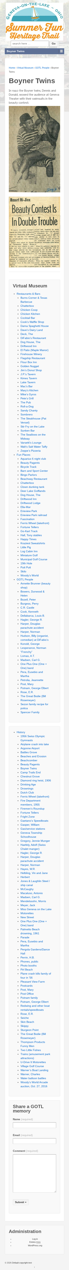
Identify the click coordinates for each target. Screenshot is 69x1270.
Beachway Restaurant (34, 478)
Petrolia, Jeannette (32, 680)
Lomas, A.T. (28, 655)
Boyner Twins (29, 768)
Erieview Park (29, 511)
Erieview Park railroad (34, 515)
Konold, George (30, 643)
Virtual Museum (25, 67)
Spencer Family (30, 712)
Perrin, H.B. (27, 957)
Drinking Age (28, 784)
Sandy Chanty (29, 410)
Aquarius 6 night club (33, 458)
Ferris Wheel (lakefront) (35, 523)
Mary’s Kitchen (29, 390)
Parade (25, 937)
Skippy (25, 1025)
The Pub (26, 402)
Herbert (25, 877)
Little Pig (26, 547)
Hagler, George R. (32, 619)
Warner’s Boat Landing (34, 1070)
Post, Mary (27, 684)
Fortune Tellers (30, 527)
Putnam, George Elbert (34, 688)
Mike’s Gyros (28, 394)
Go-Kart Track (29, 531)
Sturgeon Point (30, 1029)
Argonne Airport (30, 748)
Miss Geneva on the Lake (36, 909)
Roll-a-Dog (27, 406)
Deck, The (27, 334)
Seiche (25, 1017)
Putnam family (29, 997)
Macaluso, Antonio (32, 893)
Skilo (23, 571)
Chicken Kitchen (30, 313)
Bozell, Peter (28, 599)
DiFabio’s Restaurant (33, 338)
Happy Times (28, 539)
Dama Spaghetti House (35, 325)
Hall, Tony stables (31, 535)
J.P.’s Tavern (28, 374)
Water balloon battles (33, 1078)
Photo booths (29, 965)
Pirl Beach (27, 969)
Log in (35, 1239)
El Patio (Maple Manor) (34, 350)
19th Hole (26, 563)
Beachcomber (29, 760)
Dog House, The (30, 342)
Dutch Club (27, 792)
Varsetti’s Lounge (31, 442)
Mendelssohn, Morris (33, 901)
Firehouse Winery (31, 354)
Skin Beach (27, 1021)
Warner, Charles (30, 1074)
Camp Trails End (31, 772)
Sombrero (27, 414)
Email (23, 1135)
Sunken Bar (28, 430)
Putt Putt (26, 567)
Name (23, 1119)
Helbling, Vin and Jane (34, 873)
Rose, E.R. (27, 692)
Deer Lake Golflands (33, 490)
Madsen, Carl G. (30, 659)
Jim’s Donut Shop (31, 370)
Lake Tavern (28, 382)
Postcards (27, 985)
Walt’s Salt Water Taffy (34, 446)
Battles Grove (29, 752)
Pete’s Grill (27, 398)
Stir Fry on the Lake (32, 426)
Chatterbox (27, 305)
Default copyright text (22, 1263)
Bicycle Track (28, 466)
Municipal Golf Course (34, 559)
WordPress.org (35, 1245)
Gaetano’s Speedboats (34, 820)
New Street (27, 917)
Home (12, 67)
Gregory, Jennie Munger (35, 840)
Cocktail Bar (28, 317)
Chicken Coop (29, 309)
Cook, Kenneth (30, 611)
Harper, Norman (30, 631)
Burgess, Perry (30, 603)
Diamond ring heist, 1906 (36, 780)
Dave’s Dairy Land (32, 329)
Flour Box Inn (29, 362)
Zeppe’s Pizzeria (31, 450)
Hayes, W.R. (28, 868)
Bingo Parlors (29, 474)
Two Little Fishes (31, 1050)
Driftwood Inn (29, 346)
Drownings (27, 788)
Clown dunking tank (32, 486)
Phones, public (29, 961)
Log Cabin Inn (29, 551)
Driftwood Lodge (30, 503)
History (21, 732)
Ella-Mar (26, 507)
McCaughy (27, 889)
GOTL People (42, 67)
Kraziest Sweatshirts (33, 543)
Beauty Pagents (30, 462)
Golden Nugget (30, 366)
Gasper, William (30, 824)
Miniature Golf (29, 555)
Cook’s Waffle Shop (32, 321)
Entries (35, 1242)
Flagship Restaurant (33, 358)
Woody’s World (30, 575)
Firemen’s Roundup (32, 808)
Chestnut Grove (30, 776)
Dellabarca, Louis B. (33, 615)
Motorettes (27, 913)
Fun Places (23, 454)
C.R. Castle (27, 607)
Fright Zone (28, 816)
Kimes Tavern (29, 378)
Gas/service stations (33, 828)
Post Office (27, 993)
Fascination (27, 519)
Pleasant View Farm (33, 981)
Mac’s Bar (27, 386)
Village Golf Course (32, 1066)
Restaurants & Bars (28, 293)
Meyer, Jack (28, 905)
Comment (25, 1150)
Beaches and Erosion (33, 756)
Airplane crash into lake (35, 744)
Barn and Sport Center (34, 470)
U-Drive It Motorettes (33, 1062)
